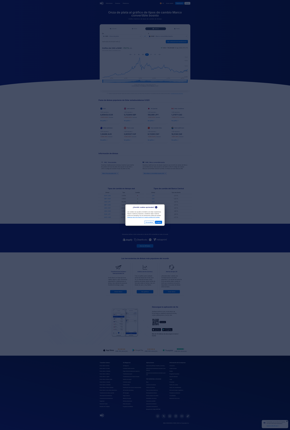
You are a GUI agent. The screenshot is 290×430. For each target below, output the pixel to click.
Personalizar (149, 222)
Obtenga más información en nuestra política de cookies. (143, 217)
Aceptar (158, 222)
